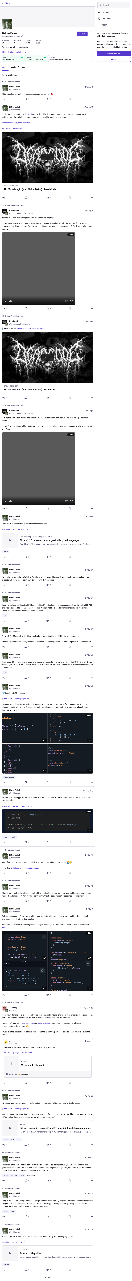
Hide (71, 235)
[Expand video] (66, 301)
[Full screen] (71, 301)
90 (3, 43)
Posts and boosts (9, 75)
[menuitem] (38, 268)
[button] (38, 268)
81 (15, 43)
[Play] (5, 301)
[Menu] (91, 34)
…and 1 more (30, 1175)
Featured (21, 67)
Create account (113, 53)
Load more (48, 1277)
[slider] (38, 297)
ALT (44, 740)
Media (13, 67)
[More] (91, 99)
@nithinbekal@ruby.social (11, 36)
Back (7, 3)
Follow (82, 34)
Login (113, 59)
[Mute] (10, 301)
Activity (5, 67)
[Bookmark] (69, 99)
